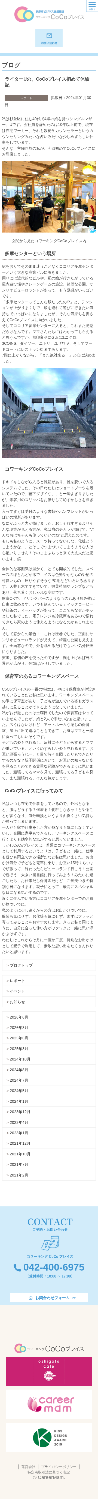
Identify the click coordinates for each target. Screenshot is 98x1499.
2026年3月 (19, 1027)
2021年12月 (20, 1143)
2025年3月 (19, 1049)
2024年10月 (20, 1059)
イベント (17, 991)
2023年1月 (19, 1133)
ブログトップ (21, 965)
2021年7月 (19, 1164)
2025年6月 (19, 1038)
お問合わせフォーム (52, 1298)
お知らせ (17, 1002)
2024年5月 (19, 1090)
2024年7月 (19, 1080)
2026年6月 (19, 1017)
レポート (17, 980)
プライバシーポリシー (58, 1467)
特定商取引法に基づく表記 (48, 1472)
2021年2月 (19, 1175)
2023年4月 (19, 1122)
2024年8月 (19, 1070)
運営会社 (28, 1467)
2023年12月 (20, 1112)
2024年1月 (19, 1101)
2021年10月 (20, 1154)
